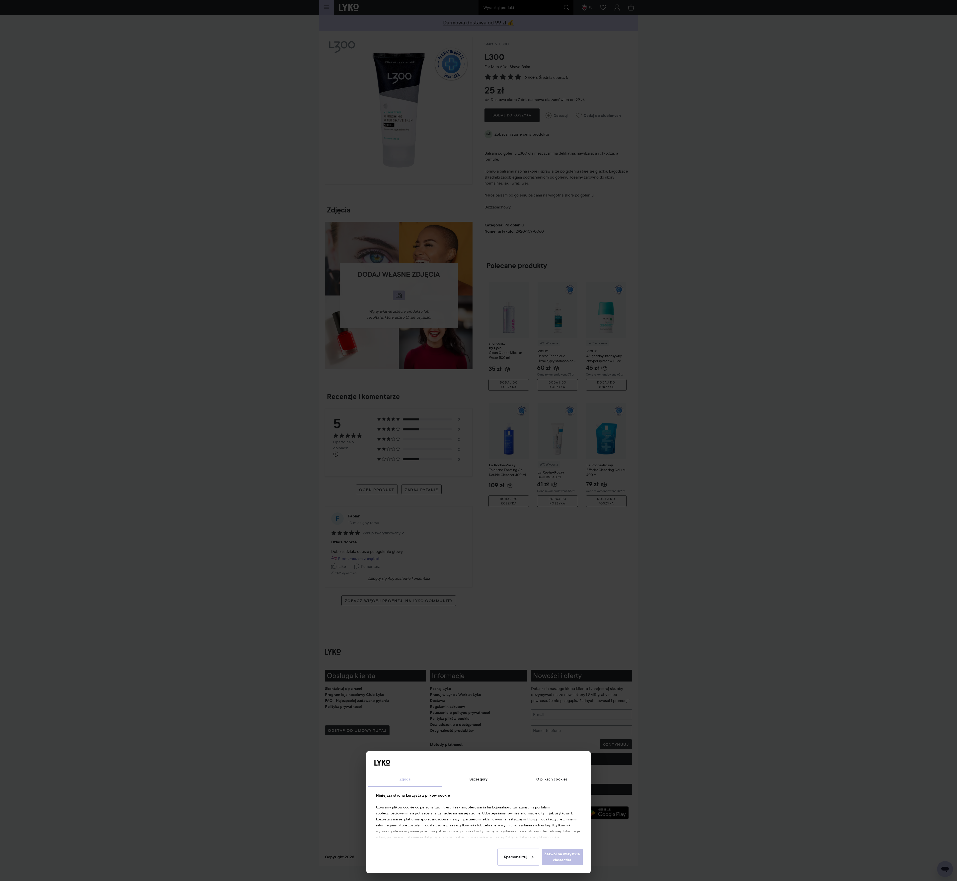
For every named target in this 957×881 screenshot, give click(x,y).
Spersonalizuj (515, 857)
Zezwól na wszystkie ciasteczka (562, 857)
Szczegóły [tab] (478, 779)
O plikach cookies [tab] (551, 779)
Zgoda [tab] (405, 779)
